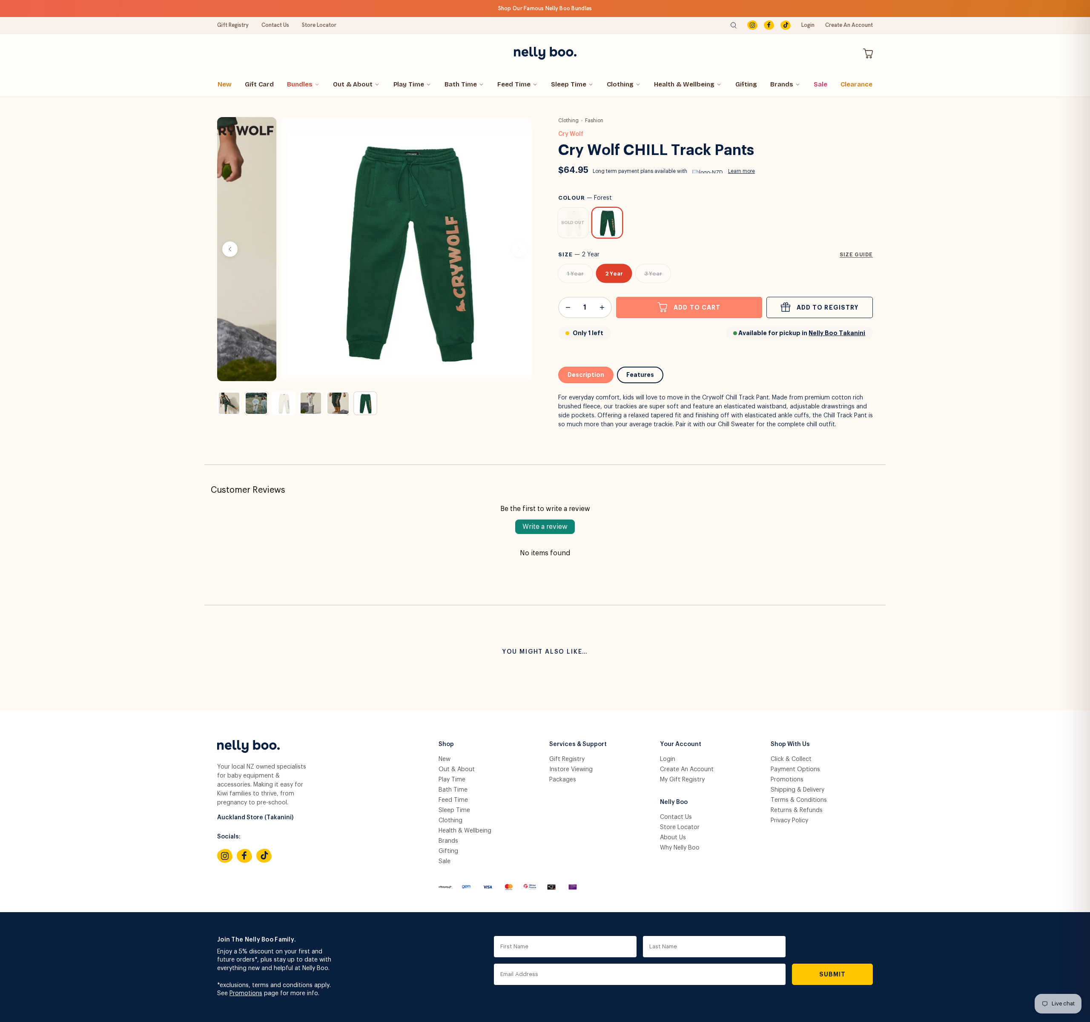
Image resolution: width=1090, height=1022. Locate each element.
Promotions (787, 780)
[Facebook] (769, 25)
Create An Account (849, 25)
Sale (820, 84)
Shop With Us (790, 744)
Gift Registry (233, 25)
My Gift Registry (682, 780)
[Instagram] (752, 25)
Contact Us (275, 25)
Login (808, 25)
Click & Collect (791, 759)
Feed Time (514, 84)
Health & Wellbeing (684, 84)
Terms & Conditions (799, 800)
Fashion (594, 120)
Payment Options (795, 769)
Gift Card (259, 84)
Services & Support (578, 744)
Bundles (300, 84)
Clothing (620, 84)
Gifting (746, 84)
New (225, 84)
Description (586, 375)
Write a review (545, 526)
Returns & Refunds (797, 810)
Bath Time (461, 84)
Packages (562, 780)
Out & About (353, 84)
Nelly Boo (674, 802)
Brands (781, 84)
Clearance (856, 84)
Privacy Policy (789, 821)
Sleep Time (568, 84)
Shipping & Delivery (797, 790)
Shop (446, 744)
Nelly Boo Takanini (837, 333)
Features (640, 375)
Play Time (408, 84)
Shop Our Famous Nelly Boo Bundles (545, 8)
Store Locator (319, 25)
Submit (832, 974)
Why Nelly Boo (680, 848)
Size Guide (856, 254)
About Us (673, 838)
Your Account (680, 744)
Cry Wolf (570, 134)
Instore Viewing (571, 769)
